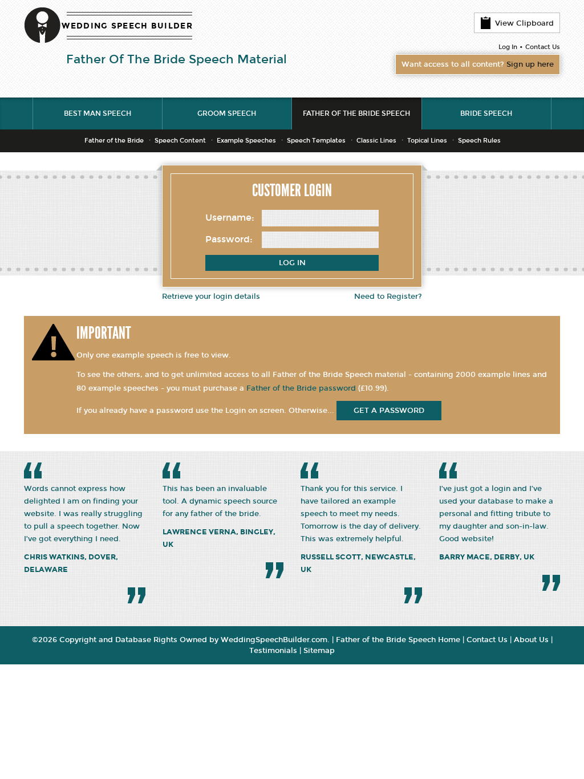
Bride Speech (486, 113)
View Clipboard (524, 23)
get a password (389, 410)
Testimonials (273, 650)
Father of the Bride (114, 140)
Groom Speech (226, 113)
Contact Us (542, 47)
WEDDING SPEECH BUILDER (127, 26)
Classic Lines (376, 140)
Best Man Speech (97, 113)
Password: (229, 239)
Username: (229, 217)
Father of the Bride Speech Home (398, 639)
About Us (531, 639)
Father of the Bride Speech (356, 113)
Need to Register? (388, 296)
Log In (507, 47)
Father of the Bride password (301, 388)
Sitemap (319, 650)
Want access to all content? (478, 64)
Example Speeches (246, 140)
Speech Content (180, 140)
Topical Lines (427, 140)
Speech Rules (479, 140)
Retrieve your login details (211, 296)
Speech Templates (316, 140)
